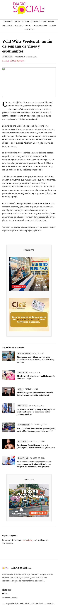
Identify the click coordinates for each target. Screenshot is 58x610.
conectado (27, 540)
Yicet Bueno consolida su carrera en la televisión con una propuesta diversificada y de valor (36, 359)
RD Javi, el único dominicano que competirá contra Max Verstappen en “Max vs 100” (36, 429)
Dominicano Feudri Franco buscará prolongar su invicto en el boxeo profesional (36, 446)
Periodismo (24, 353)
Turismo (7, 57)
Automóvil (23, 425)
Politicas (23, 458)
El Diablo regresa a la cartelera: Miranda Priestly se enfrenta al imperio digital (35, 394)
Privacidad (6, 598)
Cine (20, 389)
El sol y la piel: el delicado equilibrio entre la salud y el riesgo (36, 377)
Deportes (23, 441)
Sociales (22, 372)
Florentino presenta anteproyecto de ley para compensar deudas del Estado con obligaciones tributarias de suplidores (34, 464)
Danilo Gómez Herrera (13, 61)
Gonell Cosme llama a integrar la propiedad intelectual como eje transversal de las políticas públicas (36, 411)
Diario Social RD (21, 567)
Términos (14, 598)
